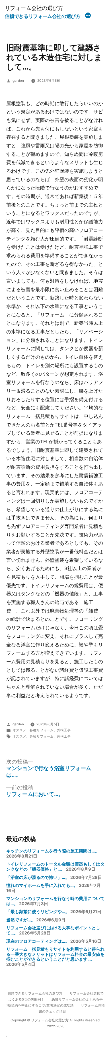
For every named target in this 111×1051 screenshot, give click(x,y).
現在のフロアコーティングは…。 (37, 941)
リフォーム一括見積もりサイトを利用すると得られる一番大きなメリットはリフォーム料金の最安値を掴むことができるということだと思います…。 (55, 954)
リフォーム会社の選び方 (34, 8)
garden (18, 81)
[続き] (88, 16)
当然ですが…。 (20, 920)
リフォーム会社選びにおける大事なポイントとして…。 (53, 930)
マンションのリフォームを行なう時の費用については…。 (55, 901)
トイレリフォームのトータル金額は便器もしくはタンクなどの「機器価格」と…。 (55, 867)
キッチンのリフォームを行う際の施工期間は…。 (52, 851)
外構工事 (64, 730)
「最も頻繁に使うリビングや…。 (37, 911)
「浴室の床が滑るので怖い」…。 (37, 877)
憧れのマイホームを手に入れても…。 (42, 885)
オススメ (19, 730)
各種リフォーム (42, 730)
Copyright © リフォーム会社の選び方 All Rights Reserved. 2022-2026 (55, 1023)
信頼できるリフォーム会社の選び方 (43, 16)
